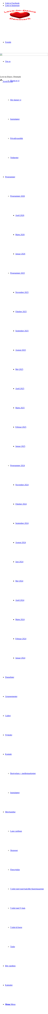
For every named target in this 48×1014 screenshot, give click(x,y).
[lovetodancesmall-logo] (19, 21)
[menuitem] (26, 109)
